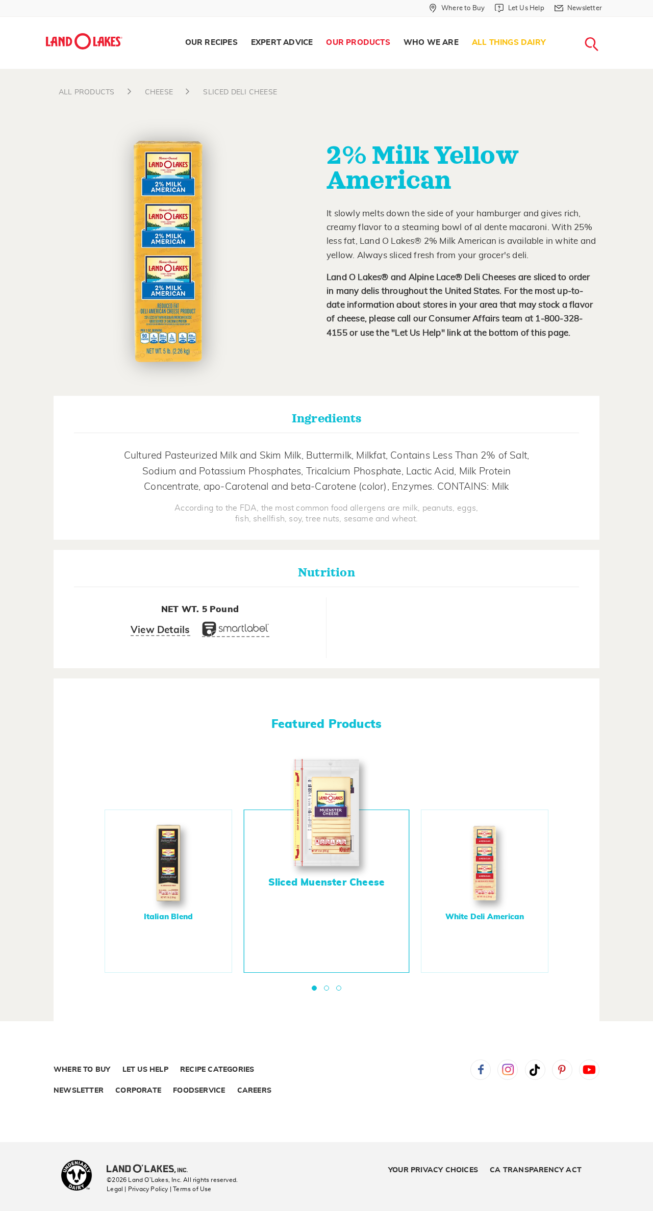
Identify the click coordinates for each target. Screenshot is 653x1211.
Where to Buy (82, 1069)
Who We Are (431, 42)
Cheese (158, 92)
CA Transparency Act (536, 1170)
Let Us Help (145, 1069)
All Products (86, 92)
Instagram (507, 1069)
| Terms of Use (191, 1189)
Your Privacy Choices (433, 1170)
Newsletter (79, 1090)
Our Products (358, 42)
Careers (254, 1090)
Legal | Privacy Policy (137, 1189)
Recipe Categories (217, 1069)
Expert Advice (282, 42)
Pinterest (562, 1069)
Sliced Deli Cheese (239, 92)
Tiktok (535, 1069)
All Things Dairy (509, 42)
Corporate (138, 1090)
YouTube (589, 1069)
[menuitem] (211, 43)
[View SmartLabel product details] (235, 631)
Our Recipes (211, 42)
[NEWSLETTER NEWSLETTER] (609, 21)
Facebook (480, 1069)
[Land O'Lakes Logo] (84, 41)
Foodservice (199, 1090)
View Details (160, 630)
